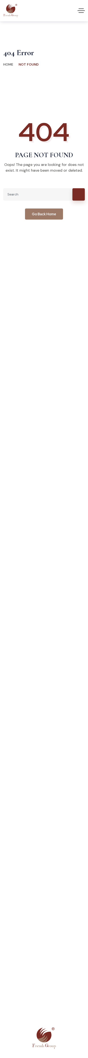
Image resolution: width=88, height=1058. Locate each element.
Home (8, 64)
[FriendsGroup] (10, 10)
